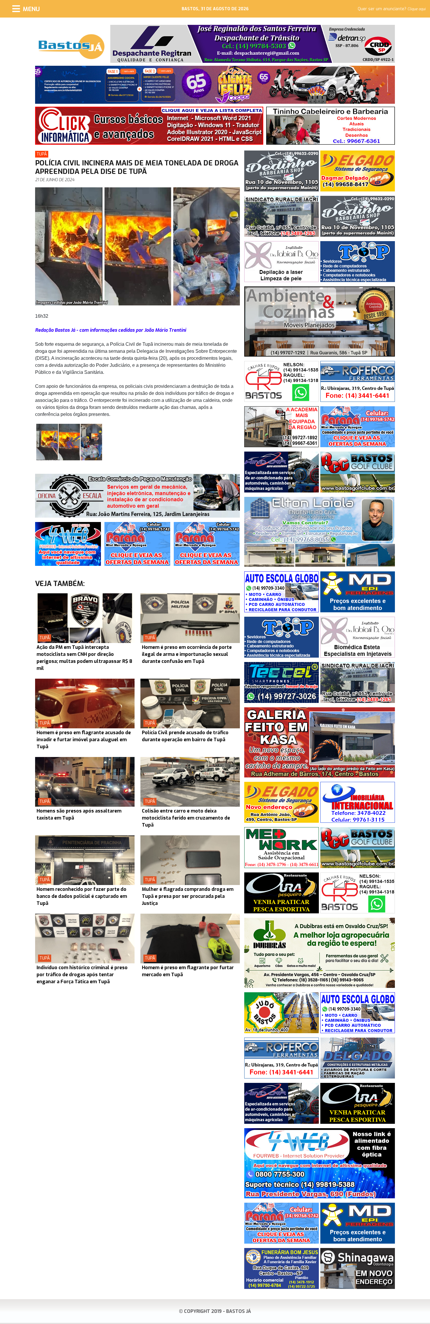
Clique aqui (416, 9)
